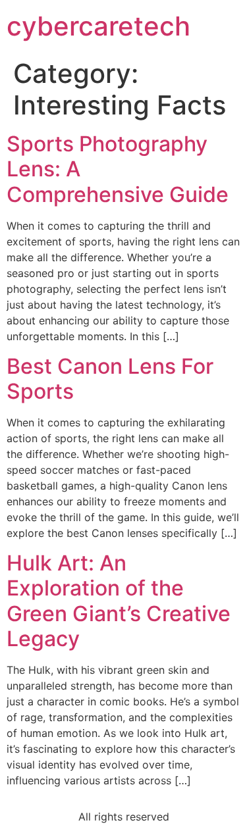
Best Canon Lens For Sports (110, 378)
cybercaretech (98, 26)
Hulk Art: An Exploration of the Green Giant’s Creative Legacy (119, 600)
